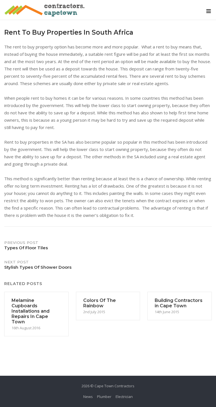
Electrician (124, 396)
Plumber (104, 396)
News (88, 396)
